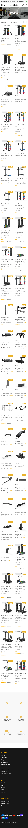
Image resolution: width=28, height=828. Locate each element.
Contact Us (4, 757)
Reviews (3, 792)
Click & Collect (4, 762)
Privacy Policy (4, 771)
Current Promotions (6, 773)
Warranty (3, 766)
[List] (26, 22)
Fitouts (3, 787)
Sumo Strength (7, 822)
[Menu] (1, 5)
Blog (2, 805)
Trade (2, 785)
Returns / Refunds (5, 764)
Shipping (3, 760)
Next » (16, 690)
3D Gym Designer (5, 789)
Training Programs (5, 801)
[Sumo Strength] (14, 5)
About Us (3, 783)
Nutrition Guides (5, 803)
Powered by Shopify (14, 822)
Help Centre (4, 755)
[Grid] (23, 22)
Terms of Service (5, 769)
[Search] (5, 5)
